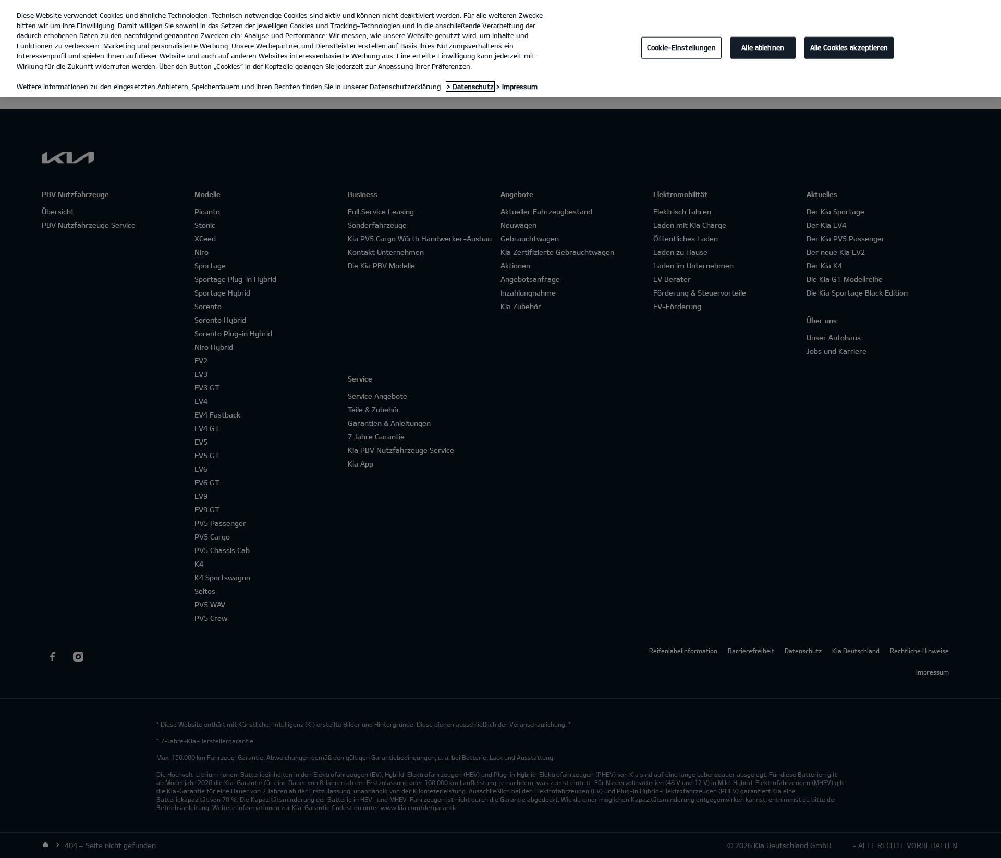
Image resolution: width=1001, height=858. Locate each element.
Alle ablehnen (762, 47)
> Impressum (517, 86)
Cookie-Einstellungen (681, 47)
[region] (500, 48)
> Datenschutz (470, 86)
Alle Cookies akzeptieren (849, 47)
